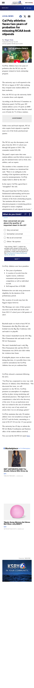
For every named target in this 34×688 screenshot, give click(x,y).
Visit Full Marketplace (24, 448)
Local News (8, 16)
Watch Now (28, 2)
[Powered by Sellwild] (27, 558)
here (28, 436)
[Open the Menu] (3, 2)
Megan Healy (9, 40)
